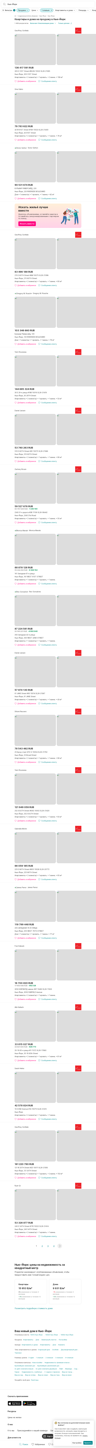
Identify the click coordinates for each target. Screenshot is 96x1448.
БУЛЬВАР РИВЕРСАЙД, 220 (25, 188)
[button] (59, 1246)
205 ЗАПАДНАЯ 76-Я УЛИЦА (26, 928)
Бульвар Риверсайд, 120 (24, 334)
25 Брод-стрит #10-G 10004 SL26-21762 (31, 752)
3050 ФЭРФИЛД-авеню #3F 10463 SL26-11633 (33, 989)
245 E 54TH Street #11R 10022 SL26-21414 (32, 1226)
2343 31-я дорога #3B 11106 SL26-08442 (31, 512)
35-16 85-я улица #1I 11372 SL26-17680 (30, 1050)
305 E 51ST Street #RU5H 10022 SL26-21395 (32, 71)
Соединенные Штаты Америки (27, 16)
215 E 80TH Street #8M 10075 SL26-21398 (31, 275)
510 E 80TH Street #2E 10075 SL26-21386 (31, 451)
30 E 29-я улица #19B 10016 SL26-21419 (31, 393)
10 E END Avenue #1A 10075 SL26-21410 (31, 1109)
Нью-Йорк (42, 16)
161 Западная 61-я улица (25, 574)
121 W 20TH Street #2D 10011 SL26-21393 (31, 1168)
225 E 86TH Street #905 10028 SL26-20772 (32, 869)
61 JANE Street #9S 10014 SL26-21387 (30, 693)
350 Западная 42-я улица (25, 635)
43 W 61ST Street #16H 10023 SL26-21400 (31, 130)
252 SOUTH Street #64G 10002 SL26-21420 (32, 811)
